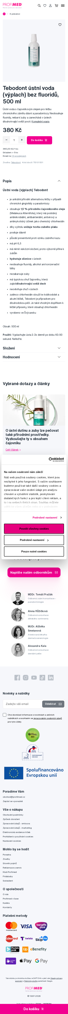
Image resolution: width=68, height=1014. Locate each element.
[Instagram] (25, 677)
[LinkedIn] (51, 677)
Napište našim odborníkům (31, 572)
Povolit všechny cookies (34, 528)
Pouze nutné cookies (34, 551)
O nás (5, 894)
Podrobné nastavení (45, 517)
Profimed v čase (10, 898)
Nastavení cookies (12, 841)
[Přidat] (21, 139)
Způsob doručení (11, 819)
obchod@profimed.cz (14, 797)
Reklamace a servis (12, 868)
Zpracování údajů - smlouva (16, 823)
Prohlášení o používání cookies (18, 836)
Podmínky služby (31, 981)
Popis (7, 181)
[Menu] (62, 5)
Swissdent (8, 881)
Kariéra (6, 903)
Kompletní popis (41, 121)
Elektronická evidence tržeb (16, 832)
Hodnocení (11, 357)
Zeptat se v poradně (13, 801)
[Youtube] (34, 677)
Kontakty (7, 907)
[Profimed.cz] (12, 5)
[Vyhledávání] (39, 5)
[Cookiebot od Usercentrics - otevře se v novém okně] (49, 459)
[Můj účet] (50, 5)
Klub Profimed (10, 872)
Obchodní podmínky (13, 815)
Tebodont (16, 162)
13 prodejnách (19, 156)
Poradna (7, 854)
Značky (6, 859)
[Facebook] (17, 677)
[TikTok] (42, 677)
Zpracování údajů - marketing (17, 828)
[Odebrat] (6, 139)
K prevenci (15, 14)
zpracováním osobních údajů (47, 718)
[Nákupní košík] (56, 5)
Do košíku (37, 140)
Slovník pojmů (10, 863)
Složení (9, 348)
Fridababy (8, 876)
